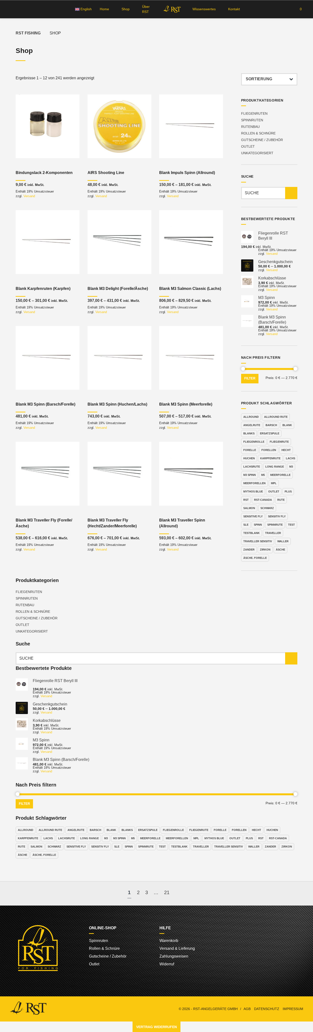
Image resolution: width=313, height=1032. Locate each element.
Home (104, 9)
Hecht (286, 450)
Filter (249, 378)
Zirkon (265, 549)
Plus (288, 491)
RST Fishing (28, 33)
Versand (29, 196)
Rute (281, 499)
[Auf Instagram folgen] (20, 9)
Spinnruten (252, 120)
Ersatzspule (269, 433)
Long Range (274, 466)
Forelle (249, 450)
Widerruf (166, 964)
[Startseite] (171, 9)
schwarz (267, 508)
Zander (249, 549)
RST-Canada (263, 499)
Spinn (258, 524)
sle (245, 524)
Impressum (293, 1009)
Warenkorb (168, 941)
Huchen (249, 458)
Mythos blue (253, 491)
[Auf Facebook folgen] (11, 9)
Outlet (248, 146)
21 (166, 892)
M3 (291, 466)
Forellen (268, 450)
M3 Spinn (249, 474)
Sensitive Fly (253, 516)
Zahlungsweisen (173, 956)
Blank (287, 425)
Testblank (251, 532)
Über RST (146, 9)
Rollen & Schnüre (258, 133)
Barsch (271, 425)
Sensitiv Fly (277, 516)
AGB (247, 1009)
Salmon (249, 508)
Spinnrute (275, 524)
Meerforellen (254, 483)
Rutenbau (250, 127)
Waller (283, 541)
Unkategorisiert (257, 153)
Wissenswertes (204, 9)
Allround (251, 416)
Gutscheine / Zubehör (262, 140)
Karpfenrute (270, 458)
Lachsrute (251, 466)
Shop (126, 9)
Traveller (273, 532)
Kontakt (234, 9)
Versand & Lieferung (177, 948)
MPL (274, 483)
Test (291, 524)
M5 (263, 474)
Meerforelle (280, 474)
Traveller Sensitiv (257, 541)
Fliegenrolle (253, 441)
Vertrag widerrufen (156, 1027)
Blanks (249, 433)
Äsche (280, 549)
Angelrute (251, 425)
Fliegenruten (254, 113)
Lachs (290, 458)
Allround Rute (276, 416)
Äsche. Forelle (255, 557)
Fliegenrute (279, 441)
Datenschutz (266, 1009)
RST (246, 499)
